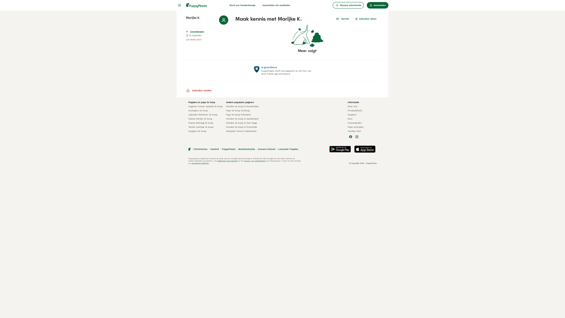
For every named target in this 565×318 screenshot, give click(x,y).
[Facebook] (351, 137)
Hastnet (214, 149)
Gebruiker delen (367, 19)
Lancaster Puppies (288, 149)
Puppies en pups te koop (201, 102)
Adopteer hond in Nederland (241, 131)
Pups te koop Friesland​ (238, 114)
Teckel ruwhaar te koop (200, 127)
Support (352, 114)
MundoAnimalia (246, 149)
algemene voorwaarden (227, 161)
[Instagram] (357, 137)
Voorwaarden (355, 123)
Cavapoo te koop (197, 131)
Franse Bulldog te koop (200, 123)
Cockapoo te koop (198, 110)
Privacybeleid (355, 110)
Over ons (352, 106)
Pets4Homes (200, 149)
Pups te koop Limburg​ (238, 110)
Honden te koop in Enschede (241, 127)
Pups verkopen (356, 127)
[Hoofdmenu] (179, 5)
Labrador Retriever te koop (202, 114)
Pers (350, 118)
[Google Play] (340, 149)
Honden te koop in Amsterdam (242, 106)
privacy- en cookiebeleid (255, 161)
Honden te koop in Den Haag (241, 123)
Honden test (354, 131)
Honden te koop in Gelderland (242, 118)
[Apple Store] (365, 149)
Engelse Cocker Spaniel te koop (205, 106)
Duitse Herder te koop (200, 118)
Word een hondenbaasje (242, 5)
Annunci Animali (266, 149)
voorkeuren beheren (200, 163)
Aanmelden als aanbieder (276, 5)
